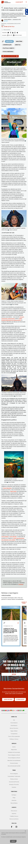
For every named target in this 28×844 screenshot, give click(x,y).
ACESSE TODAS (24, 603)
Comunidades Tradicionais (14, 776)
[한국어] (16, 710)
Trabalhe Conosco (14, 816)
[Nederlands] (7, 710)
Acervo (14, 746)
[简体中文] (6, 710)
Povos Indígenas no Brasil (14, 755)
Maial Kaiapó (13, 491)
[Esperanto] (23, 710)
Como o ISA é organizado (14, 736)
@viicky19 (6, 20)
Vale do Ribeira (14, 803)
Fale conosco (14, 810)
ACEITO (13, 841)
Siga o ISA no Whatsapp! (10, 56)
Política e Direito (8, 48)
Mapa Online (14, 749)
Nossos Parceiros (14, 728)
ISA (14, 720)
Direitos (17, 44)
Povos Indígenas (8, 51)
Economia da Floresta (14, 781)
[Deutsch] (11, 710)
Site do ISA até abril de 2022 (14, 765)
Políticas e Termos (14, 739)
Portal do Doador (14, 763)
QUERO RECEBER (8, 699)
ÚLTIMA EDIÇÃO (20, 699)
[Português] (20, 710)
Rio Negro (14, 794)
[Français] (9, 710)
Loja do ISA (18, 2)
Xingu (14, 797)
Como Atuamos (14, 722)
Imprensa (14, 813)
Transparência (14, 733)
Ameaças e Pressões (14, 784)
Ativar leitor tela (9, 26)
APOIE (14, 674)
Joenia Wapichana (7, 488)
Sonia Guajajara (4, 536)
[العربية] (4, 710)
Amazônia (9, 41)
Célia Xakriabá (13, 536)
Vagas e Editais (14, 731)
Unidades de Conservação (14, 752)
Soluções (14, 787)
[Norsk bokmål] (18, 710)
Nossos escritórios (14, 819)
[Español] (22, 710)
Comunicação (7, 44)
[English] (2, 710)
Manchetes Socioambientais (14, 760)
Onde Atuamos (14, 725)
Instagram (20, 584)
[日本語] (15, 710)
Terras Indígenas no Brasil (14, 757)
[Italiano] (13, 710)
